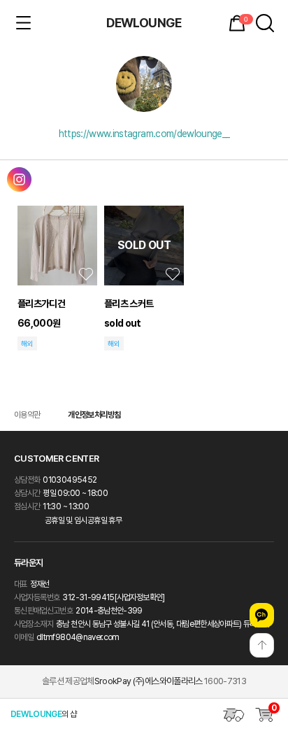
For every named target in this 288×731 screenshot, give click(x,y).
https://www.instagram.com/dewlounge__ (144, 134)
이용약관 (27, 415)
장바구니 (245, 19)
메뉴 (23, 23)
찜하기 (86, 274)
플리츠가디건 (41, 303)
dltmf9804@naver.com (78, 637)
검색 (265, 23)
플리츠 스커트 (128, 303)
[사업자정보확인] (140, 597)
